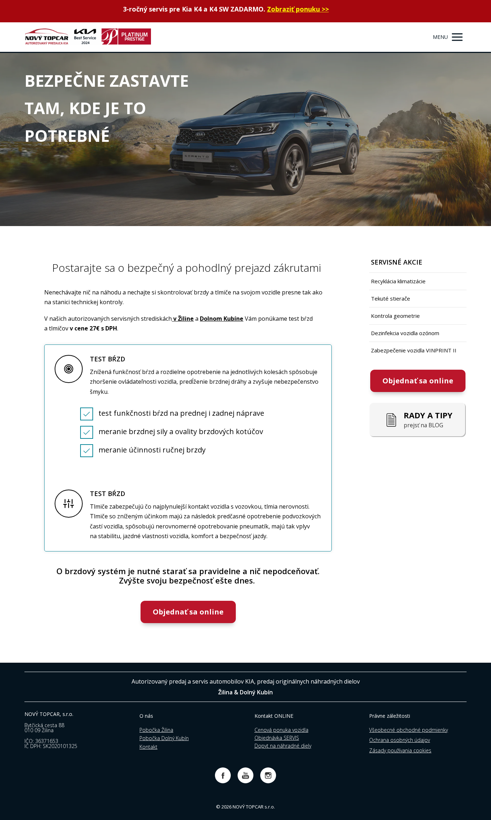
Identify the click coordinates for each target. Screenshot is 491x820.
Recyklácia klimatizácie (398, 281)
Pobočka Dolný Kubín (164, 738)
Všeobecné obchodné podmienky (408, 729)
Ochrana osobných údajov (399, 739)
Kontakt (148, 746)
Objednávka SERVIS (276, 737)
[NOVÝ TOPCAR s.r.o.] (87, 37)
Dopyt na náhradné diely (282, 745)
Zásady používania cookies (400, 750)
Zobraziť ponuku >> (298, 9)
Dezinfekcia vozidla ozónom (405, 333)
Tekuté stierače (390, 298)
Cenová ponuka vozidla (281, 729)
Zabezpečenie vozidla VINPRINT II (413, 350)
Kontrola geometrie (395, 315)
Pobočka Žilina (156, 729)
